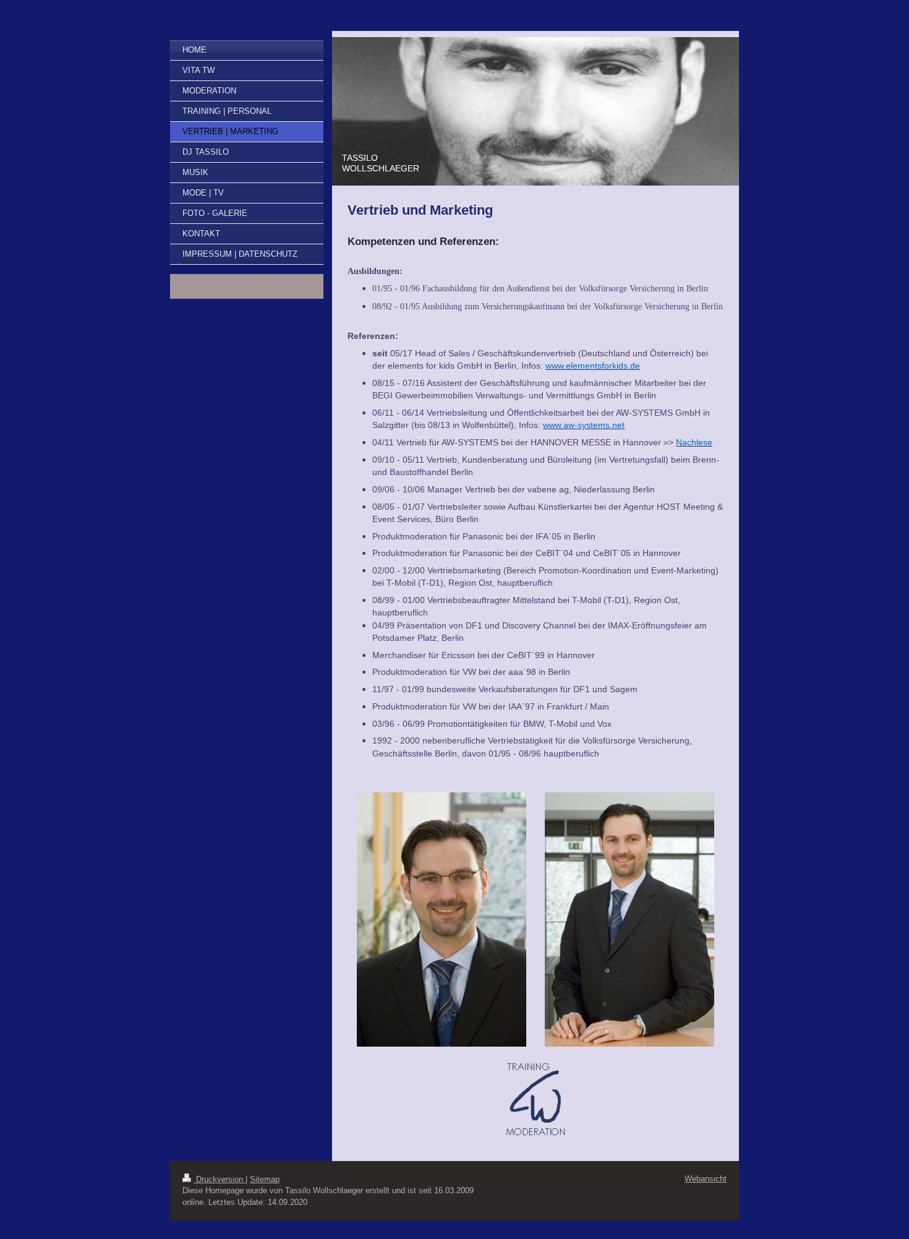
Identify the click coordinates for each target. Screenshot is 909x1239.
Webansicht (706, 1178)
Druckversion (219, 1179)
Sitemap (265, 1179)
